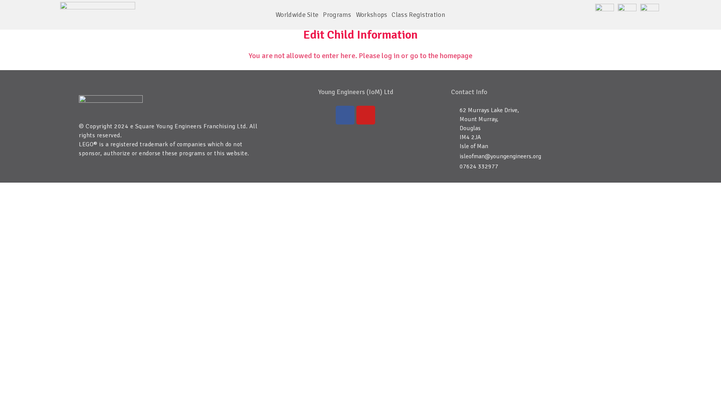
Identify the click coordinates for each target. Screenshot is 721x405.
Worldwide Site (297, 14)
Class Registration (418, 14)
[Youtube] (365, 115)
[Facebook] (345, 115)
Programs (337, 14)
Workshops (372, 14)
